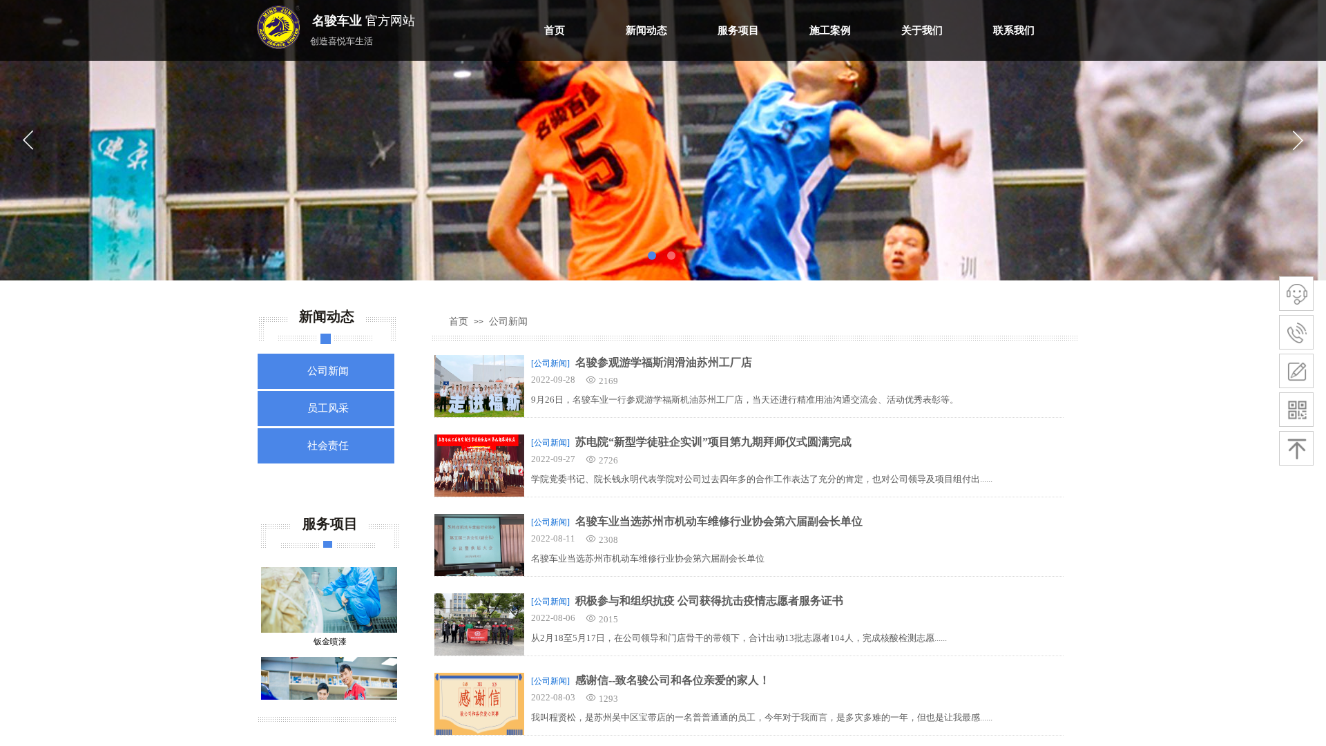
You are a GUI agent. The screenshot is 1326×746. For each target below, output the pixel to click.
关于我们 (922, 30)
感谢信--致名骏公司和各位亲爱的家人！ (672, 680)
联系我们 (1014, 30)
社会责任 (328, 445)
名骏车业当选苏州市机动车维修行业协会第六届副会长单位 (719, 521)
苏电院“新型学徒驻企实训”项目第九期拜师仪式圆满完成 (713, 442)
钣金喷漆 (330, 629)
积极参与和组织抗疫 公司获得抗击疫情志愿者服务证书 (709, 600)
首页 (554, 30)
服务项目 (738, 30)
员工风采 (328, 408)
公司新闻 (508, 321)
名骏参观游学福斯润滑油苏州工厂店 (663, 362)
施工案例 (830, 30)
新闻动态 (646, 30)
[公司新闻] (550, 363)
